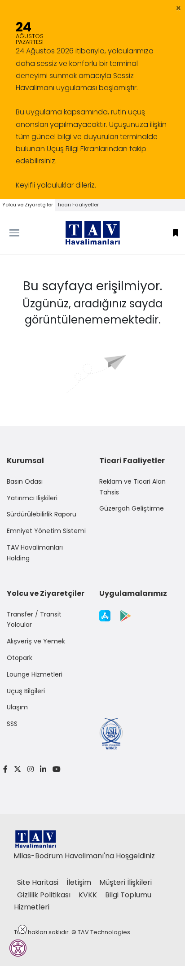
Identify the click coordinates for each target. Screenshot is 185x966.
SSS (12, 723)
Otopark (19, 657)
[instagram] (30, 769)
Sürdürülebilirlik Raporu (41, 514)
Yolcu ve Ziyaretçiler (27, 204)
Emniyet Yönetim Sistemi (46, 530)
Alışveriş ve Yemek (36, 641)
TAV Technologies (104, 932)
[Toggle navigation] (23, 233)
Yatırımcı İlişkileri (32, 498)
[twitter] (17, 769)
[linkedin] (43, 769)
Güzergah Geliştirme (131, 508)
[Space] (92, 233)
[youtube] (55, 769)
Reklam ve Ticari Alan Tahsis (132, 487)
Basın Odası (25, 481)
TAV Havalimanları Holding (35, 553)
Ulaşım (17, 707)
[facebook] (5, 769)
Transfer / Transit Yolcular (34, 619)
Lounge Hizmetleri (34, 674)
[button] (178, 8)
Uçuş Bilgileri (26, 690)
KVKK (89, 895)
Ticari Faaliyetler (78, 204)
